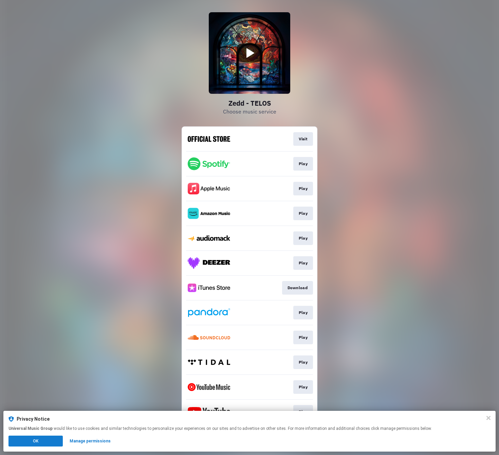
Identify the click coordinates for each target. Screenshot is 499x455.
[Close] (488, 418)
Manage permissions (90, 441)
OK (35, 441)
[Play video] (249, 53)
